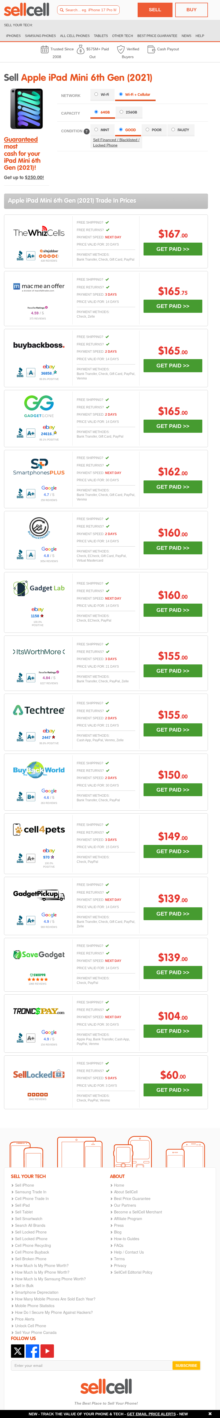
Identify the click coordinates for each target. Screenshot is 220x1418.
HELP (200, 36)
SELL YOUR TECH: (18, 25)
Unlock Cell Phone (30, 1325)
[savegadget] (39, 954)
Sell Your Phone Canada (36, 1332)
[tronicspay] (39, 1011)
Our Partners (125, 1205)
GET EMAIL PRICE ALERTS (151, 1414)
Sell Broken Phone (30, 1259)
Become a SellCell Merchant (138, 1212)
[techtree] (39, 710)
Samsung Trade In (30, 1192)
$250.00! (34, 177)
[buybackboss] (39, 345)
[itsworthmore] (39, 651)
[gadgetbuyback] (39, 588)
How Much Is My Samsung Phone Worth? (50, 1279)
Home (119, 1185)
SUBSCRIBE (186, 1365)
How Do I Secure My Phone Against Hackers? (54, 1312)
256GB (131, 112)
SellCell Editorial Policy (133, 1272)
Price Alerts (24, 1319)
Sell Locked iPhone (31, 1238)
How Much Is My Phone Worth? (42, 1265)
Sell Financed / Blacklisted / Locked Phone (116, 142)
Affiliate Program (128, 1218)
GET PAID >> (172, 249)
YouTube (47, 1351)
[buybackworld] (39, 770)
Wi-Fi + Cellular (137, 95)
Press (119, 1225)
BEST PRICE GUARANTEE (157, 36)
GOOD (130, 130)
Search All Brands (30, 1225)
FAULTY (183, 130)
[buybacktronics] (39, 528)
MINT (105, 130)
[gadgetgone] (39, 406)
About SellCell (126, 1192)
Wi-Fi (105, 95)
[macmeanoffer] (39, 287)
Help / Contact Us (129, 1252)
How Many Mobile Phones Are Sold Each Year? (55, 1299)
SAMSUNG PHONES (40, 36)
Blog (118, 1232)
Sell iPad (22, 1205)
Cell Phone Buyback (32, 1252)
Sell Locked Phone (31, 1232)
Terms (119, 1259)
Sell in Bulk (24, 1285)
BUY (191, 9)
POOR (157, 130)
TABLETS (101, 36)
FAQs (118, 1245)
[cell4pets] (39, 829)
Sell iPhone (24, 1185)
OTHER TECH (122, 36)
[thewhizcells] (39, 230)
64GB (105, 112)
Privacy (120, 1265)
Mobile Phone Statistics (34, 1305)
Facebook (32, 1351)
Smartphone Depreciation (36, 1292)
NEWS (186, 36)
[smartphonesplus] (39, 467)
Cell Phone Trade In (32, 1198)
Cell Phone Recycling (33, 1245)
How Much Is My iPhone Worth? (42, 1272)
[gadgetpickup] (39, 894)
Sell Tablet (24, 1212)
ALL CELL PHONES (75, 36)
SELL (155, 9)
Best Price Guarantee (132, 1198)
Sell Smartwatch (28, 1218)
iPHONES (13, 36)
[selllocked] (39, 1074)
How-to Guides (126, 1238)
